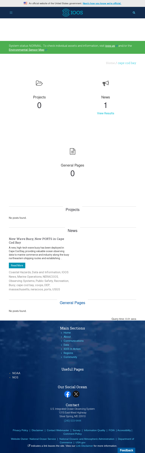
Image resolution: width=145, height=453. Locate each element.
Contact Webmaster (58, 430)
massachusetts (19, 289)
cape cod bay (25, 285)
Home (110, 63)
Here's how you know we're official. (102, 3)
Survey (76, 430)
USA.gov (80, 442)
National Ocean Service (43, 438)
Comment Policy (72, 433)
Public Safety (44, 281)
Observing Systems (22, 281)
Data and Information (46, 272)
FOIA (112, 430)
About (67, 336)
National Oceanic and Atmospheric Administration (86, 438)
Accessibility (124, 430)
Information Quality (94, 430)
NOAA (16, 373)
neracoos (37, 289)
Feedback (126, 450)
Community (70, 357)
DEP (47, 285)
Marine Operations (29, 276)
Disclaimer (37, 430)
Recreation (61, 281)
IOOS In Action (72, 349)
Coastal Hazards (20, 272)
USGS (56, 289)
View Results (105, 113)
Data (66, 344)
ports (47, 289)
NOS (15, 377)
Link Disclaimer (84, 445)
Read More (17, 265)
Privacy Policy (20, 430)
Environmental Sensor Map (26, 50)
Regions (68, 353)
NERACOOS (50, 276)
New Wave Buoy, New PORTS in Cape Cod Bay (36, 240)
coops (39, 285)
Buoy (12, 285)
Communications (74, 340)
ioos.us (110, 45)
